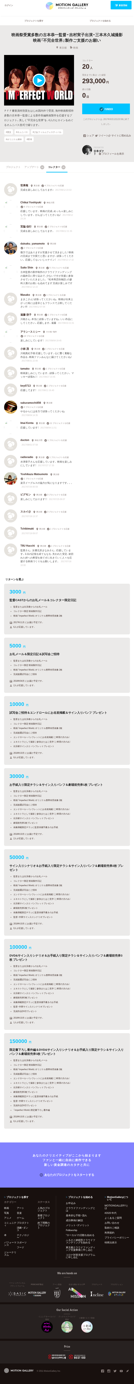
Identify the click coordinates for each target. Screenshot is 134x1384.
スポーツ (22, 1242)
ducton (24, 440)
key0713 (25, 385)
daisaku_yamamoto (32, 243)
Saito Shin (26, 267)
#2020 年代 (111, 1213)
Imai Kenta (27, 423)
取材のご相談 (112, 1227)
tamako (25, 368)
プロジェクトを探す (33, 20)
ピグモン (25, 494)
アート (20, 1208)
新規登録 (123, 5)
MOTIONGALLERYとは (116, 1207)
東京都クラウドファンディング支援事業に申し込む (80, 1249)
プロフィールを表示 (113, 153)
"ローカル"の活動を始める (80, 1235)
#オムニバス (22, 131)
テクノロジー (23, 1236)
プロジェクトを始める (100, 20)
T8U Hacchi (27, 545)
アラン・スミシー (30, 331)
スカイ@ (25, 511)
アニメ (7, 1218)
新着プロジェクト (44, 1217)
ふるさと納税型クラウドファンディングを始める (80, 1241)
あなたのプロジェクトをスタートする (69, 1174)
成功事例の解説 (74, 1220)
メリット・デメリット (77, 1225)
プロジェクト (13, 167)
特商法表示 (111, 1242)
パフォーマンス (10, 1244)
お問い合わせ (112, 1222)
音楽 (19, 1213)
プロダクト (23, 1222)
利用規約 (109, 1232)
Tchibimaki (27, 528)
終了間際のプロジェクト (44, 1225)
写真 (6, 1213)
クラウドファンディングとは (80, 1209)
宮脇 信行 (26, 226)
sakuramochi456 (30, 403)
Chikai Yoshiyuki (30, 202)
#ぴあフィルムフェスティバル (47, 131)
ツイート (103, 135)
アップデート (33, 167)
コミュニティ (10, 1224)
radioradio (26, 457)
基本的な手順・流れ (76, 1215)
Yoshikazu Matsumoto (34, 474)
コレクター (56, 167)
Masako (25, 295)
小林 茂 (24, 349)
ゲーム (20, 1218)
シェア (90, 135)
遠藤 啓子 (26, 314)
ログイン (9, 5)
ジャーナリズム (10, 1253)
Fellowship (71, 1230)
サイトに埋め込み (120, 135)
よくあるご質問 (113, 1218)
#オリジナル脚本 (14, 139)
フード (20, 1247)
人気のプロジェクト (44, 1209)
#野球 (29, 139)
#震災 (8, 131)
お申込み (71, 1203)
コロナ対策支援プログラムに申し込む (80, 1256)
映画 (75, 47)
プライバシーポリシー (117, 1237)
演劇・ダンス (22, 1229)
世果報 (24, 185)
